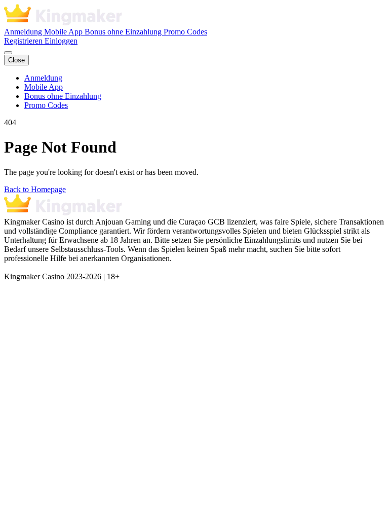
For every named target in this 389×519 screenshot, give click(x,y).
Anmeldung (24, 31)
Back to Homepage (35, 189)
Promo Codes (185, 31)
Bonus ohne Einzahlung (124, 31)
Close (16, 60)
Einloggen (61, 40)
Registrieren (24, 40)
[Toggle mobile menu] (8, 52)
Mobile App (64, 31)
